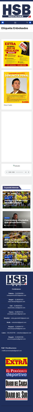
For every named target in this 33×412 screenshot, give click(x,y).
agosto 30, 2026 (11, 205)
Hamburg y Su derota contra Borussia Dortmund (15, 261)
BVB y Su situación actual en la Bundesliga (16, 241)
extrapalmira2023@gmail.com (16, 295)
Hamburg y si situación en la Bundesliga (16, 201)
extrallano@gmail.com (24, 333)
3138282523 (18, 306)
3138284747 (19, 326)
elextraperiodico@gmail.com (16, 314)
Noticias (7, 198)
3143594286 (19, 293)
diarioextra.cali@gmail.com (16, 307)
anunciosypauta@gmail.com (16, 339)
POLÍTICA (7, 217)
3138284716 (19, 312)
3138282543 (19, 299)
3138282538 (19, 337)
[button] (27, 22)
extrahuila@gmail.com (19, 322)
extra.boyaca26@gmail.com (16, 328)
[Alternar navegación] (15, 22)
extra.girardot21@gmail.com (20, 318)
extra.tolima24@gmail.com (16, 301)
